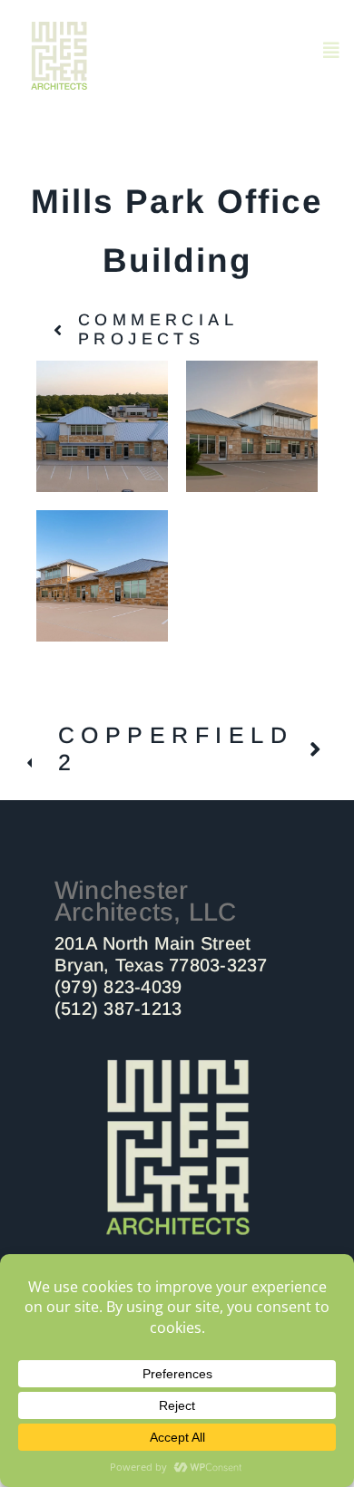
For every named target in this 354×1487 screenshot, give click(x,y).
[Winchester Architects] (177, 1063)
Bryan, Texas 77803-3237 (161, 965)
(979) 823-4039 (118, 987)
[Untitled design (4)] (59, 29)
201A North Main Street (152, 943)
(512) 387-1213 (118, 1009)
